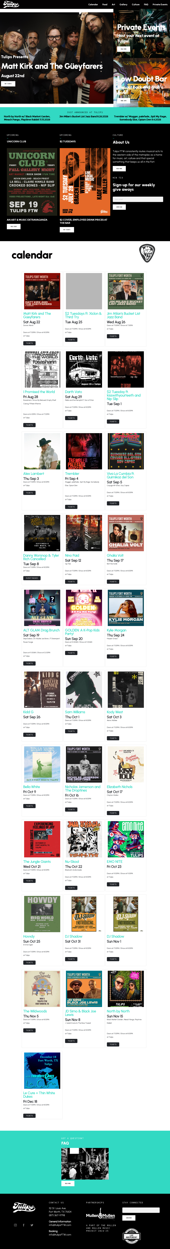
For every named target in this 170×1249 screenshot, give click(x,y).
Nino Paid (72, 552)
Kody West (115, 709)
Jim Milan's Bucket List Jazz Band (123, 312)
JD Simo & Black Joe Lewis (80, 1010)
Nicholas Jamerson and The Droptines (82, 785)
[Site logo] (11, 4)
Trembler (72, 470)
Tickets (29, 340)
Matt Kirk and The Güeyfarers (37, 312)
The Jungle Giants (37, 858)
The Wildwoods (35, 1008)
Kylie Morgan (116, 627)
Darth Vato (73, 388)
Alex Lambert (33, 470)
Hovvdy (29, 933)
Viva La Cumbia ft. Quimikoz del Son (121, 472)
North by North (118, 1008)
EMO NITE (114, 858)
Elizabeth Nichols (119, 783)
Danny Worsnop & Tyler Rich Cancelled (41, 554)
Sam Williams (75, 709)
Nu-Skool (72, 858)
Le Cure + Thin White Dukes (39, 1091)
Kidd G (28, 709)
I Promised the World (39, 388)
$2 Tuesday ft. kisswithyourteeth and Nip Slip (124, 392)
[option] (85, 118)
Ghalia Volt (115, 552)
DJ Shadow (73, 933)
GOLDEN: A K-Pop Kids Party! (82, 629)
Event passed (32, 575)
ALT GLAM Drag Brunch (41, 627)
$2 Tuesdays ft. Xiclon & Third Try (83, 312)
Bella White (31, 783)
